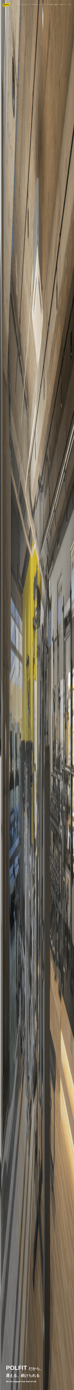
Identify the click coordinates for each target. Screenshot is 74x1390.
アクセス (69, 4)
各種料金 (56, 4)
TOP (19, 4)
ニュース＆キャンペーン (26, 4)
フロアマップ (43, 4)
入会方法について (62, 4)
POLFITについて (35, 4)
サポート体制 (50, 4)
